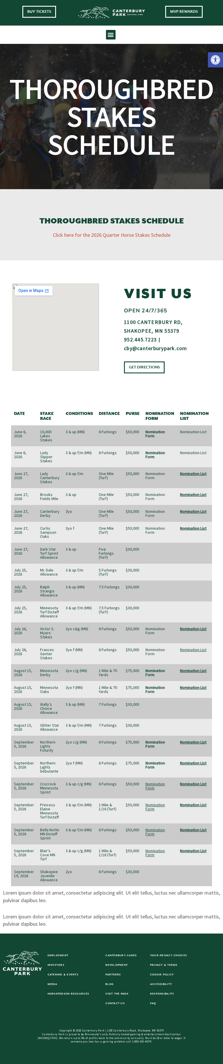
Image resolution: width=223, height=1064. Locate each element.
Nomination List (193, 431)
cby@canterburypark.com (155, 348)
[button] (215, 59)
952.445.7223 (140, 339)
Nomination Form (155, 786)
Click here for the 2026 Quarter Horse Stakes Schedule (111, 235)
